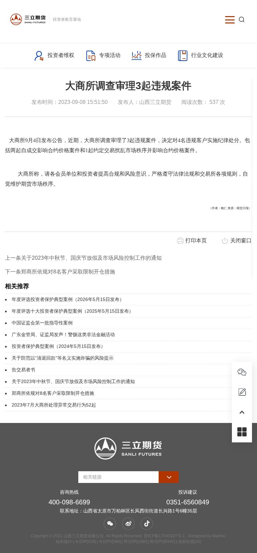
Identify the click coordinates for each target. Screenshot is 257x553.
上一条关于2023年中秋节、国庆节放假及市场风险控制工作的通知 (83, 258)
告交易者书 (23, 369)
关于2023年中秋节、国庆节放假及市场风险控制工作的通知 (73, 381)
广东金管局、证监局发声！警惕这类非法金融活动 (63, 334)
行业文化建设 (207, 55)
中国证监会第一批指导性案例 (42, 322)
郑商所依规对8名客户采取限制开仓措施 (53, 393)
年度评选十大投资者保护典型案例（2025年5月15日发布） (73, 311)
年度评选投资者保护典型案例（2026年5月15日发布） (68, 299)
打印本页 (196, 240)
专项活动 (109, 55)
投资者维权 (61, 55)
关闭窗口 (241, 240)
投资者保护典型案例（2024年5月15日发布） (58, 346)
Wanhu (218, 536)
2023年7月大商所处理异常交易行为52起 (54, 405)
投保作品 (155, 55)
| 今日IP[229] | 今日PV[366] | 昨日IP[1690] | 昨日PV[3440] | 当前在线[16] (136, 541)
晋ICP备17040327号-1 (164, 536)
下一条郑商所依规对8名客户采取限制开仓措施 (60, 271)
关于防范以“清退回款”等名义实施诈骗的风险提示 (62, 358)
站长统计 (64, 541)
